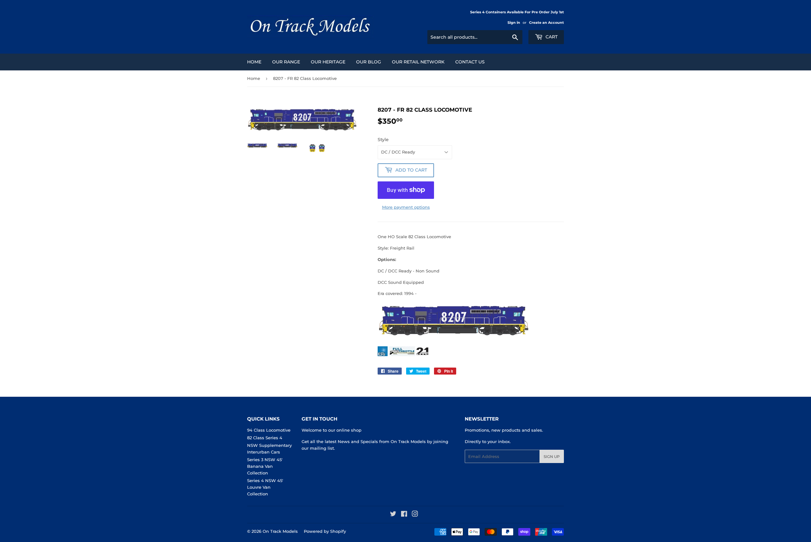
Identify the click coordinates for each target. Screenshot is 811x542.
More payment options (406, 207)
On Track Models (280, 531)
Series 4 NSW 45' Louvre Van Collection (265, 487)
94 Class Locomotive (269, 430)
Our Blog (368, 62)
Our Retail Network (418, 62)
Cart (551, 37)
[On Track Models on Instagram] (415, 514)
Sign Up (552, 456)
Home (254, 62)
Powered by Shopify (325, 531)
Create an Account (546, 22)
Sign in (514, 22)
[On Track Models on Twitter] (393, 514)
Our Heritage (328, 62)
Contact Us (470, 62)
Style (383, 139)
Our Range (286, 62)
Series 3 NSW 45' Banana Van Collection (265, 466)
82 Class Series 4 (264, 437)
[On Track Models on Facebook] (404, 514)
